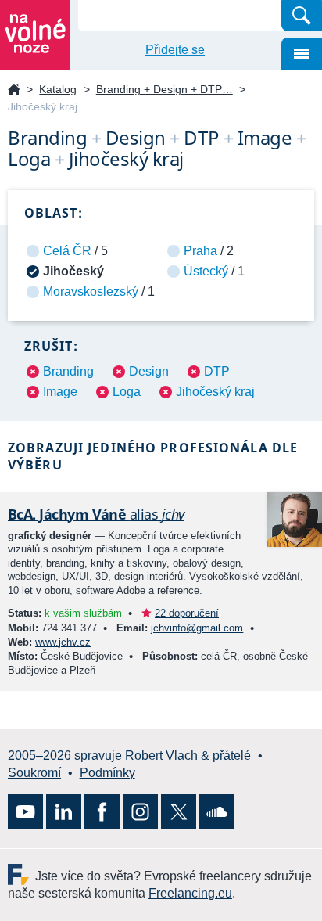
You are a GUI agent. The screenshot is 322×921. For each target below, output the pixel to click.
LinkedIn (63, 811)
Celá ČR (67, 250)
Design (149, 371)
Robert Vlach (161, 755)
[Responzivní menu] (301, 54)
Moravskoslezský (90, 291)
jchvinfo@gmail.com (197, 628)
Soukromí (34, 772)
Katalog (58, 89)
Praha (200, 250)
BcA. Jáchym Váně (96, 514)
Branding (68, 371)
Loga (127, 391)
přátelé (232, 755)
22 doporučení (187, 613)
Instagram (140, 811)
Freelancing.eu (21, 874)
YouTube (25, 811)
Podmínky (107, 772)
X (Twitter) (178, 811)
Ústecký (206, 271)
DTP (217, 371)
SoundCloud (216, 811)
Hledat (301, 15)
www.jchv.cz (63, 642)
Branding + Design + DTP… (164, 89)
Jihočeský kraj (215, 391)
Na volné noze (14, 90)
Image (60, 391)
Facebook (102, 811)
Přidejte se (175, 49)
